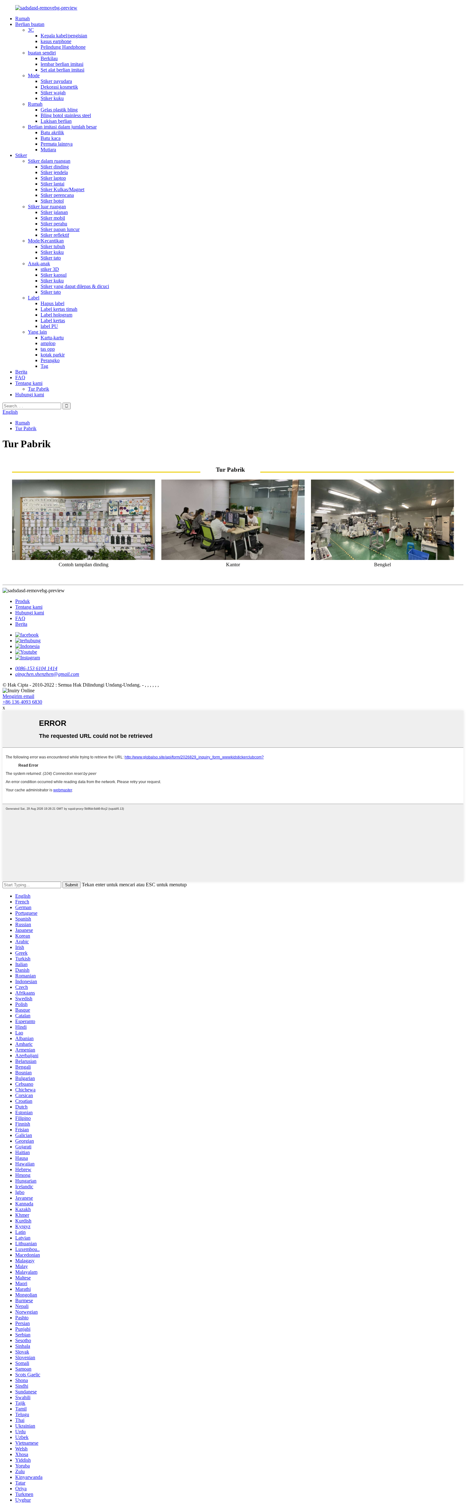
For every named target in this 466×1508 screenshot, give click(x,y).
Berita (21, 371)
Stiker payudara (56, 81)
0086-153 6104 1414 (36, 668)
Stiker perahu (54, 223)
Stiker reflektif (55, 235)
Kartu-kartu (52, 337)
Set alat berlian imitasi (62, 69)
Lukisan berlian (56, 121)
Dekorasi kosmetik (59, 87)
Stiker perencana (57, 195)
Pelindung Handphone (63, 47)
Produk (22, 601)
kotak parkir (53, 354)
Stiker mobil (53, 218)
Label (33, 297)
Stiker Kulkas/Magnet (62, 189)
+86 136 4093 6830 (22, 702)
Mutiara (48, 149)
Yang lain (37, 332)
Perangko (50, 360)
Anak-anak (39, 263)
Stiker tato (51, 258)
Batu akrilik (52, 132)
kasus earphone (56, 41)
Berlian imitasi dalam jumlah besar (62, 126)
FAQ (20, 377)
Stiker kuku (52, 98)
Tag (44, 366)
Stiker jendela (54, 172)
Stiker (21, 155)
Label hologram (56, 314)
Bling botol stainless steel (66, 115)
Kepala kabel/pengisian (64, 35)
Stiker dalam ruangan (49, 161)
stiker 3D (50, 269)
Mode (34, 75)
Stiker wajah (53, 92)
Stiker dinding (55, 166)
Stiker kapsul (54, 275)
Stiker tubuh (53, 246)
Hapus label (52, 303)
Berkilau (49, 58)
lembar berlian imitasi (62, 64)
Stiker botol (52, 201)
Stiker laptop (53, 178)
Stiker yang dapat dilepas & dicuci (75, 286)
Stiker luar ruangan (47, 206)
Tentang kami (28, 383)
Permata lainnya (57, 144)
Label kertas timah (59, 309)
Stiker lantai (52, 183)
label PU (49, 326)
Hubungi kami (29, 394)
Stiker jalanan (54, 212)
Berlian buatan (29, 24)
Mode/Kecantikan (46, 240)
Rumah (22, 18)
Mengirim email (18, 696)
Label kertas (53, 320)
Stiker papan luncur (60, 229)
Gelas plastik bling (59, 109)
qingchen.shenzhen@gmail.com (47, 674)
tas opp (48, 349)
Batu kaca (51, 138)
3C (31, 30)
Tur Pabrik (38, 389)
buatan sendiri (42, 52)
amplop (48, 343)
